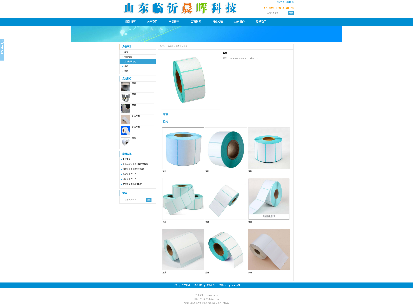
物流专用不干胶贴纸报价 (133, 169)
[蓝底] (190, 80)
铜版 (126, 71)
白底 (250, 273)
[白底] (268, 249)
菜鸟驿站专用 (130, 62)
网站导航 (290, 2)
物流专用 (128, 57)
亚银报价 (127, 159)
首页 (162, 46)
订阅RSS (223, 285)
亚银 (126, 52)
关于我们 (152, 21)
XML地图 (236, 285)
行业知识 (217, 21)
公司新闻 (196, 21)
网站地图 (198, 285)
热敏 (126, 66)
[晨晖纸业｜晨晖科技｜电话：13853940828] (179, 15)
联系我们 (261, 21)
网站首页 (280, 2)
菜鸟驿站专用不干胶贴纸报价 (135, 164)
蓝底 (164, 171)
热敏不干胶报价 (129, 174)
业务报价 (239, 21)
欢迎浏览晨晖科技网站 (132, 184)
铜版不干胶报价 (129, 179)
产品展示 (174, 21)
